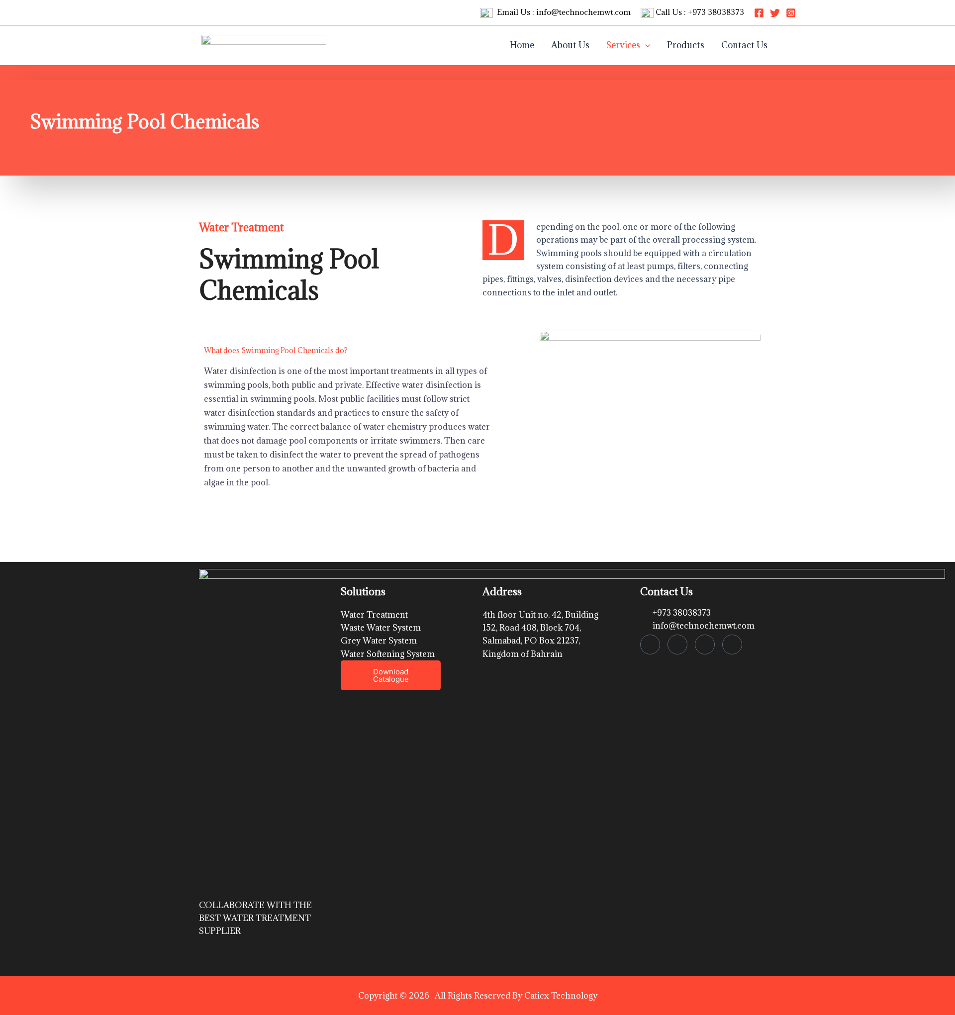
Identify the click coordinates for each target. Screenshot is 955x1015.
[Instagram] (791, 13)
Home (522, 45)
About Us (570, 45)
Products (685, 45)
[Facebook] (759, 13)
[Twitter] (775, 13)
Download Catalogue (391, 675)
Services (623, 45)
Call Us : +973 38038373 (699, 12)
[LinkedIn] (705, 644)
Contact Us (744, 45)
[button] (645, 45)
